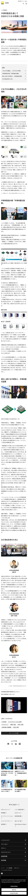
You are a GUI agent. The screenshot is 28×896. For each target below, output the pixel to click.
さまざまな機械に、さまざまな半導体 (11, 71)
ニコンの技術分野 (19, 809)
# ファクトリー (5, 724)
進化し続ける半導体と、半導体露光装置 (12, 76)
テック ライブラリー (6, 821)
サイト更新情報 (9, 868)
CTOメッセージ (5, 809)
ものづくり (17, 813)
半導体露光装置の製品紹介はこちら (9, 691)
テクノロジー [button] (4, 844)
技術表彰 (3, 824)
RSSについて (16, 868)
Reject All (14, 889)
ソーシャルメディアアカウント (6, 870)
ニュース (2, 868)
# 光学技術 (4, 721)
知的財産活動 (18, 816)
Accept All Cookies (14, 893)
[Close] (26, 877)
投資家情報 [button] (4, 856)
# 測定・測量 (20, 724)
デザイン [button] (3, 848)
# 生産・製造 (16, 727)
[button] (23, 3)
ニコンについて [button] (5, 840)
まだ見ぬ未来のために (7, 79)
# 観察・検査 (13, 724)
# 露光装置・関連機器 (6, 727)
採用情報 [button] (3, 860)
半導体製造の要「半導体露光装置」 (11, 73)
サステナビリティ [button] (6, 852)
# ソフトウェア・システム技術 (14, 721)
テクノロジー (13, 804)
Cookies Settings (14, 886)
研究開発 (3, 813)
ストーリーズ (18, 821)
